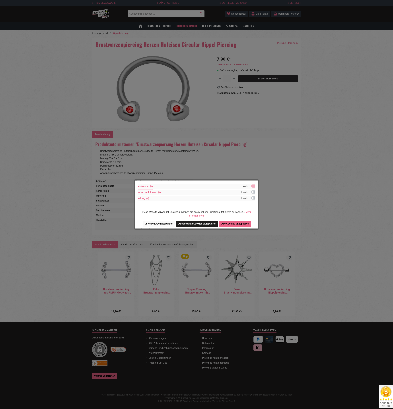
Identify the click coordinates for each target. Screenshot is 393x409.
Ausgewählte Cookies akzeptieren (197, 223)
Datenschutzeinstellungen (159, 223)
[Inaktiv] (254, 192)
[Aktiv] (254, 186)
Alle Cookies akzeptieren (235, 223)
